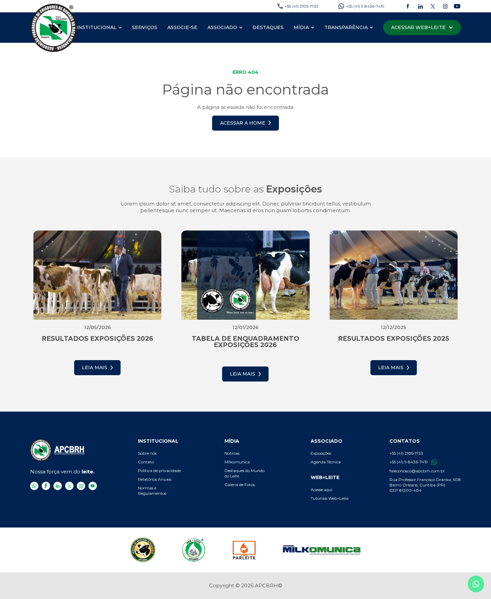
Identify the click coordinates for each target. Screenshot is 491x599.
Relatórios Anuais (154, 479)
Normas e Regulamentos (152, 490)
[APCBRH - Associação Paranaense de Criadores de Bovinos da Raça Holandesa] (53, 27)
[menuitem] (99, 27)
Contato (146, 461)
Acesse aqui (321, 489)
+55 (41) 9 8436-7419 (408, 461)
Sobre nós (147, 453)
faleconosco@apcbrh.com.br (417, 470)
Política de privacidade (159, 470)
